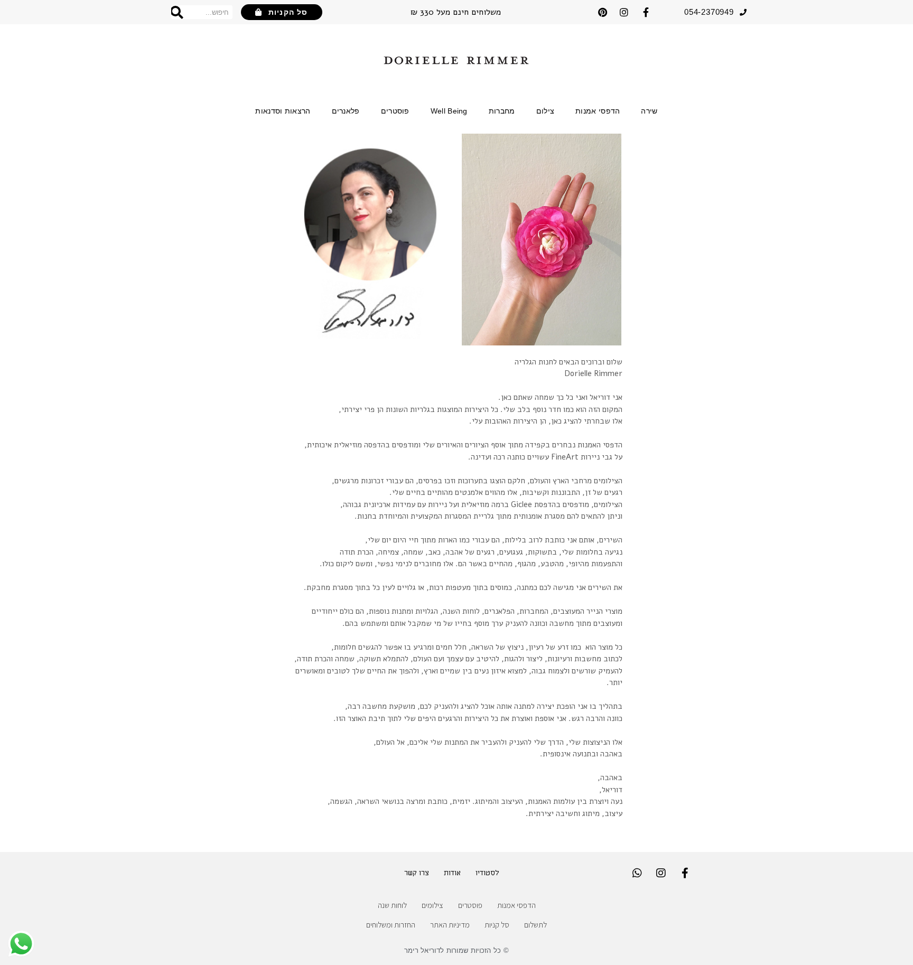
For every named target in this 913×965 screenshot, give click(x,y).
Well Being (449, 111)
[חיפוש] (177, 12)
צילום (545, 111)
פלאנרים (346, 111)
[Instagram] (623, 12)
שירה (649, 111)
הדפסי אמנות (597, 111)
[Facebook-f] (645, 12)
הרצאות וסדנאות (282, 111)
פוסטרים (395, 111)
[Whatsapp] (637, 873)
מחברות (502, 111)
